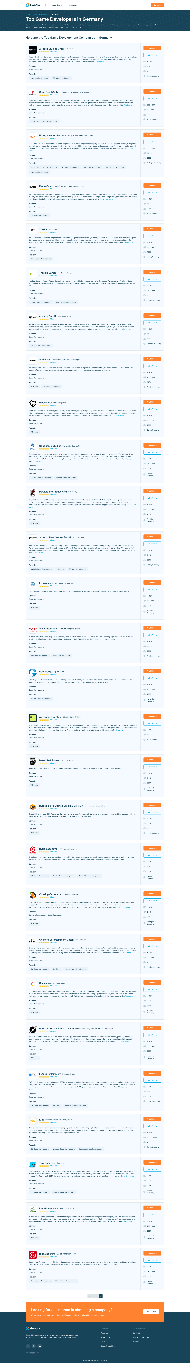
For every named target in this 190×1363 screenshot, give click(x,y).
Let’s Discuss (151, 1312)
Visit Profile (152, 55)
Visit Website (152, 48)
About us (104, 1333)
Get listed (157, 5)
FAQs (103, 1342)
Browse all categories (141, 1337)
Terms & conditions (108, 1346)
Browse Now (55, 5)
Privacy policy (106, 1337)
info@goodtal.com (33, 1353)
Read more (100, 62)
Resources (73, 5)
